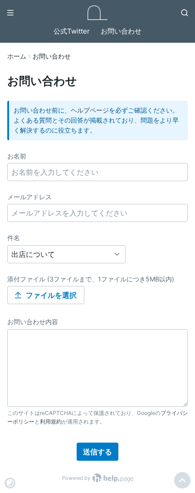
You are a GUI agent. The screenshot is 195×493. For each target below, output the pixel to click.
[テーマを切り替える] (10, 483)
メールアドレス (29, 197)
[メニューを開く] (10, 13)
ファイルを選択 (51, 295)
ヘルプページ (90, 110)
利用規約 (51, 421)
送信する (97, 451)
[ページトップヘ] (182, 480)
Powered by (77, 478)
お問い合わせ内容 (32, 321)
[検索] (184, 13)
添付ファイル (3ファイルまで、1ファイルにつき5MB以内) (90, 279)
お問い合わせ (121, 31)
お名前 (16, 156)
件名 (13, 238)
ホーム (16, 56)
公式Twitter (72, 31)
